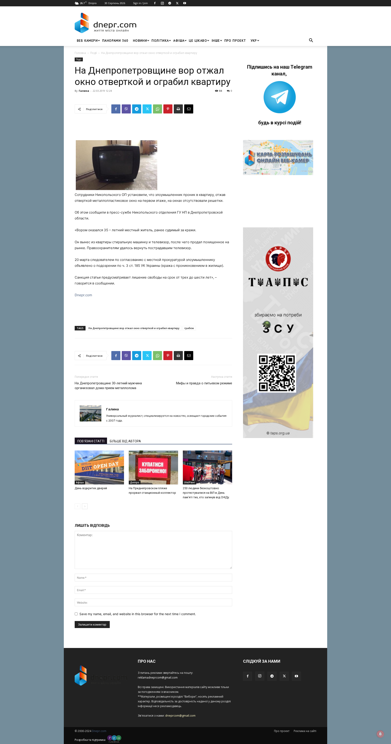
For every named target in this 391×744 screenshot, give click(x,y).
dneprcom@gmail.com (180, 715)
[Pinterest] (167, 108)
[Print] (178, 108)
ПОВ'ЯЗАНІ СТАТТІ (90, 441)
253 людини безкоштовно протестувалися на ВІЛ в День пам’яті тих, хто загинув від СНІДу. (206, 492)
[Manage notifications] (380, 734)
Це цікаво (198, 41)
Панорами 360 (115, 41)
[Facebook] (154, 3)
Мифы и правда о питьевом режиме (204, 383)
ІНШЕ (216, 41)
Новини (140, 41)
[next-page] (85, 506)
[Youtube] (184, 3)
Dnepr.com (83, 295)
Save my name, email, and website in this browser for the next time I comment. (137, 614)
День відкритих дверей (91, 488)
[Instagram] (162, 3)
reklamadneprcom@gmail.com (158, 677)
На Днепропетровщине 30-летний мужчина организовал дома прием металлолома (108, 385)
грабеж (189, 328)
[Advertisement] (227, 23)
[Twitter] (177, 3)
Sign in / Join (140, 3)
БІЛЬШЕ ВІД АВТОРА (125, 441)
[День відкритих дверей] (99, 467)
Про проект (235, 41)
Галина (84, 90)
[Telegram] (169, 3)
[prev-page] (77, 506)
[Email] (188, 108)
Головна (80, 53)
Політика (160, 41)
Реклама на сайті (305, 731)
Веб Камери (87, 41)
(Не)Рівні (189, 482)
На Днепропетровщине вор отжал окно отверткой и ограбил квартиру (133, 328)
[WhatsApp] (157, 108)
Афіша (178, 41)
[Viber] (126, 108)
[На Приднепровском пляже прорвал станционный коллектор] (153, 467)
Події (93, 53)
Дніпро (134, 482)
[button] (310, 41)
